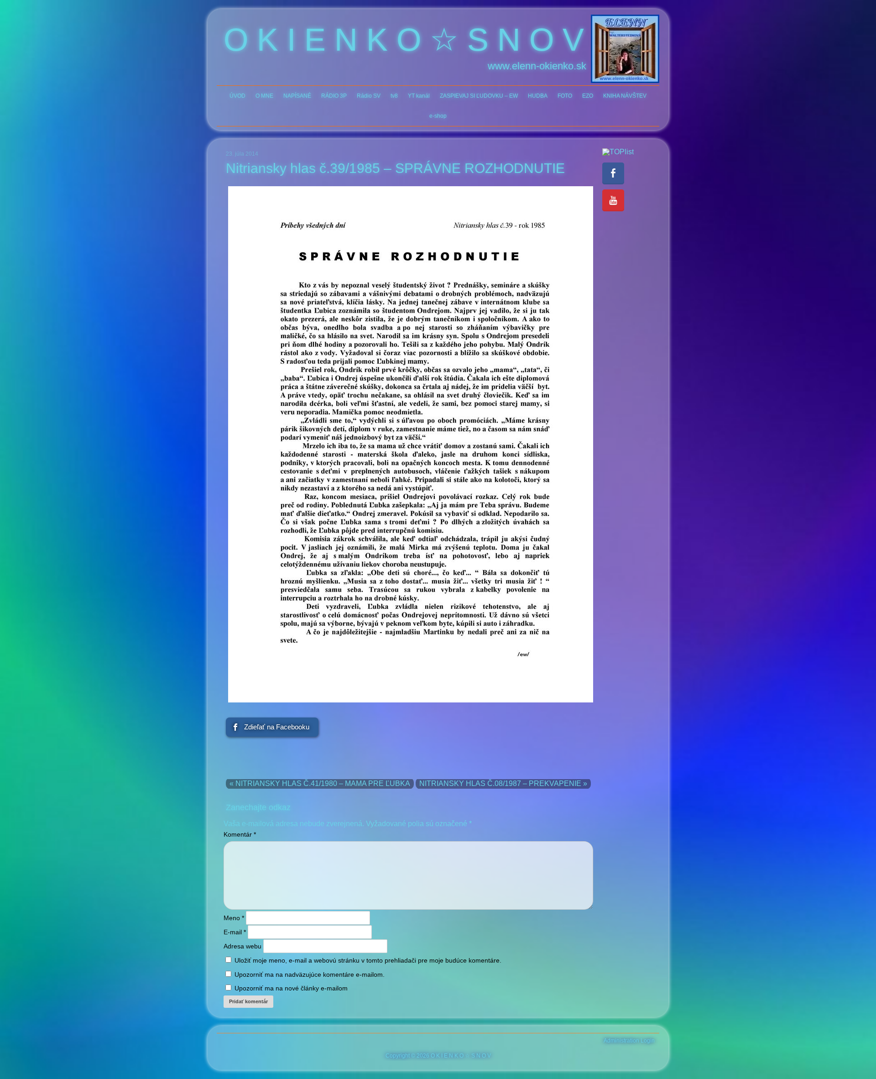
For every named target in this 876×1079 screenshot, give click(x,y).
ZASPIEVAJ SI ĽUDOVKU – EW (479, 96)
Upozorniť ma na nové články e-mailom (291, 988)
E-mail (235, 932)
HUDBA (538, 96)
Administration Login (629, 1040)
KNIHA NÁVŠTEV (625, 96)
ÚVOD (237, 96)
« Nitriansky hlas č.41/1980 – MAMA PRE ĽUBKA (319, 783)
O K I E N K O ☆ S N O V (404, 40)
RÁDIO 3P (334, 96)
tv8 (394, 96)
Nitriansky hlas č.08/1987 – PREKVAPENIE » (503, 783)
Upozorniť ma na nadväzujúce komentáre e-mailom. (310, 974)
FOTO (565, 96)
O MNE (264, 96)
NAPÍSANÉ (297, 96)
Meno (234, 918)
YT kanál (419, 96)
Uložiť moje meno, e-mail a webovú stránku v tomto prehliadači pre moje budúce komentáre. (368, 960)
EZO (587, 96)
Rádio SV (369, 96)
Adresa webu (242, 946)
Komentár (240, 834)
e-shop (438, 116)
